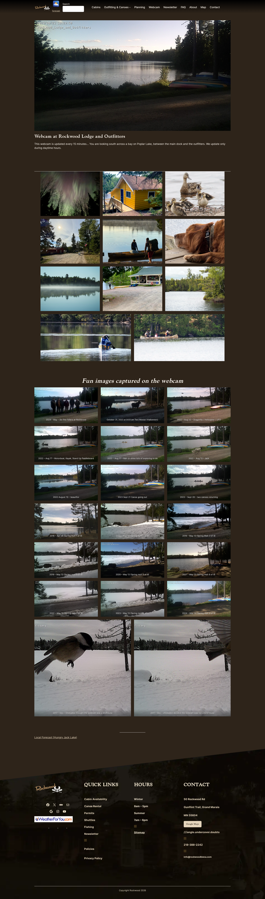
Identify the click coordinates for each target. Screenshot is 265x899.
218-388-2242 (193, 844)
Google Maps (192, 824)
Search (66, 4)
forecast (56, 11)
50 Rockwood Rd (194, 799)
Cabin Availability (95, 799)
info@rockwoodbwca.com (198, 857)
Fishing (89, 826)
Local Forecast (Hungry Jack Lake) (55, 737)
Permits (89, 813)
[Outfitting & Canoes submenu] (130, 7)
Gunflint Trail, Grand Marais (201, 807)
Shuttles (89, 820)
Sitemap (139, 832)
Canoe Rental (92, 806)
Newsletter (91, 833)
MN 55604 (191, 815)
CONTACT (196, 785)
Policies (89, 848)
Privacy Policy (93, 858)
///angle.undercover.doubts (202, 832)
